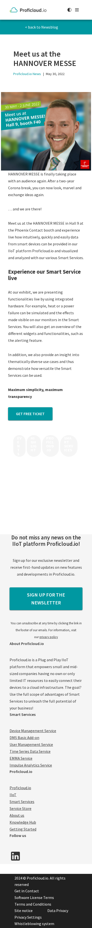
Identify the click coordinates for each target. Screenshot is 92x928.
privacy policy (48, 637)
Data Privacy (57, 910)
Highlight (34, 444)
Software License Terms (34, 897)
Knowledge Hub (23, 822)
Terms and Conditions (32, 904)
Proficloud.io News (27, 74)
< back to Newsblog (41, 27)
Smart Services (68, 444)
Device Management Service (33, 730)
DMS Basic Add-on (24, 737)
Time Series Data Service (30, 751)
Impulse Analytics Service (31, 765)
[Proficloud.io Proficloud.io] (29, 9)
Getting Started (23, 829)
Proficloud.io (50, 444)
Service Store (20, 808)
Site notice (23, 910)
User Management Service (31, 744)
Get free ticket (30, 413)
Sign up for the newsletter (46, 599)
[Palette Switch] (69, 10)
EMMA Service (21, 758)
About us (17, 815)
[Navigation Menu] (76, 10)
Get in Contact (26, 890)
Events (19, 446)
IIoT (13, 794)
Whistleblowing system (34, 923)
